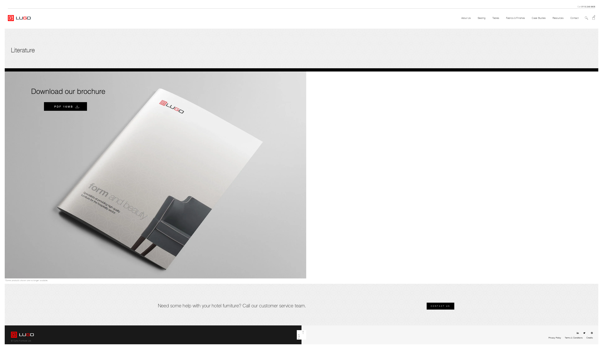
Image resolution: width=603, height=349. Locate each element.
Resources (558, 18)
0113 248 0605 (588, 6)
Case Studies (539, 18)
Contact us (440, 306)
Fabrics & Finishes (515, 18)
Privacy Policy (555, 337)
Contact (574, 18)
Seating (482, 18)
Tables (495, 18)
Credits (589, 337)
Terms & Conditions (574, 337)
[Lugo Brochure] (155, 174)
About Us (466, 18)
